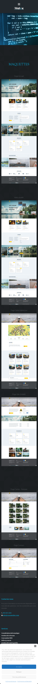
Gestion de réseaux (8, 635)
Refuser (19, 672)
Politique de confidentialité (24, 681)
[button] (35, 646)
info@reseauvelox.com (11, 615)
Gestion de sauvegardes (9, 643)
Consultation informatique (10, 633)
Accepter (19, 667)
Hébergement (6, 640)
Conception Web (6, 638)
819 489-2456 (7, 613)
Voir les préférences (19, 677)
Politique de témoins (11, 681)
